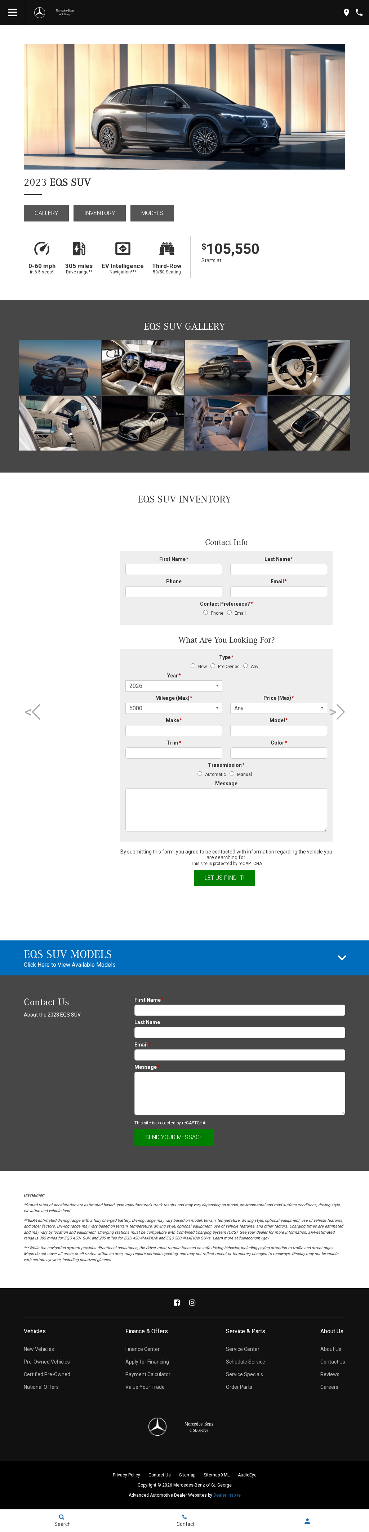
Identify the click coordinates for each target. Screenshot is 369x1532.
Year (174, 676)
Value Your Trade (145, 1387)
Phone (174, 581)
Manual (244, 774)
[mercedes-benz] (39, 12)
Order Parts (239, 1387)
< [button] (29, 712)
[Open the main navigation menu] (12, 12)
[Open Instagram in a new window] (192, 1302)
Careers (329, 1387)
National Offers (41, 1387)
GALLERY (46, 213)
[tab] (184, 957)
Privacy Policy (126, 1475)
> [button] (334, 712)
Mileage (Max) (173, 698)
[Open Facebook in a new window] (177, 1302)
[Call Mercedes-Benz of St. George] (359, 12)
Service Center (242, 1349)
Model (279, 720)
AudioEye (247, 1475)
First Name (173, 559)
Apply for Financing (147, 1362)
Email (279, 581)
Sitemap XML (217, 1475)
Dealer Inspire (227, 1495)
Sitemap (187, 1475)
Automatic (215, 774)
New (202, 666)
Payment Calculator (147, 1374)
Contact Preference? (226, 604)
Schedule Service (245, 1362)
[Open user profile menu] (307, 1521)
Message (226, 783)
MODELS (152, 213)
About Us (330, 1349)
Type (226, 657)
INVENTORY (99, 213)
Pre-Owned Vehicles (47, 1362)
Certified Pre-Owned (47, 1374)
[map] (346, 12)
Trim (173, 743)
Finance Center (142, 1349)
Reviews (329, 1374)
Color (279, 743)
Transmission (226, 765)
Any (254, 666)
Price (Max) (278, 698)
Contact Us (332, 1362)
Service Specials (244, 1374)
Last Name (278, 559)
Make (174, 720)
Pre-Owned (229, 666)
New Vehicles (39, 1349)
